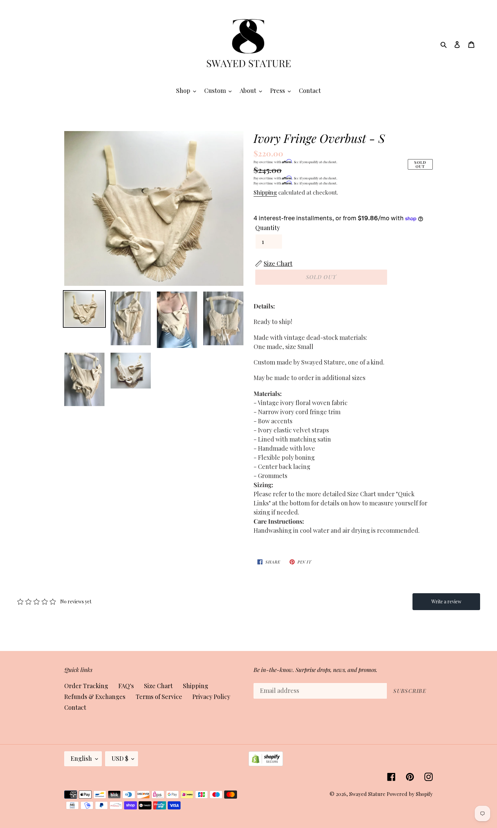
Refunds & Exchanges (94, 697)
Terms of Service (159, 697)
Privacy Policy (211, 697)
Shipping (265, 192)
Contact (75, 707)
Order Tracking (86, 686)
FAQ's (126, 686)
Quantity (267, 228)
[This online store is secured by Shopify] (266, 764)
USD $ (120, 758)
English (81, 758)
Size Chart (158, 686)
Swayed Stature (367, 794)
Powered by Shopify (410, 794)
